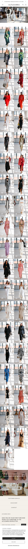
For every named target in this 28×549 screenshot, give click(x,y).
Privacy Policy (20, 534)
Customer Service (14, 498)
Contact (14, 507)
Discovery (14, 503)
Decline (14, 542)
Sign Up (23, 524)
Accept (13, 538)
